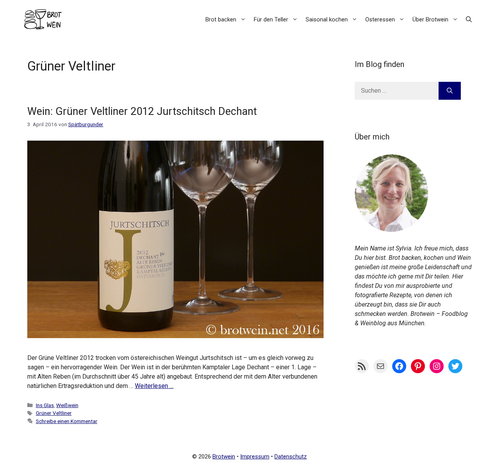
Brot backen (220, 19)
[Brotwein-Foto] (391, 229)
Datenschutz (290, 456)
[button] (469, 19)
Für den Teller (271, 19)
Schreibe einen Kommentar (66, 421)
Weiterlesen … (154, 386)
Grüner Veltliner (54, 413)
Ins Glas (45, 405)
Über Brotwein (430, 19)
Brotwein (223, 456)
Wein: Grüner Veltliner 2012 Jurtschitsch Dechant (142, 111)
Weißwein (67, 405)
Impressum (254, 456)
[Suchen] (450, 91)
